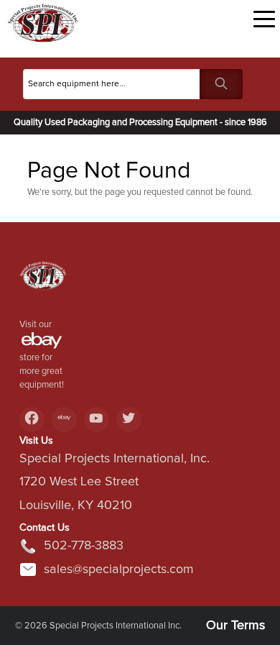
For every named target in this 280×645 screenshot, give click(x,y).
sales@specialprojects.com (119, 569)
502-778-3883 (83, 545)
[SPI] (43, 280)
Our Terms (235, 625)
